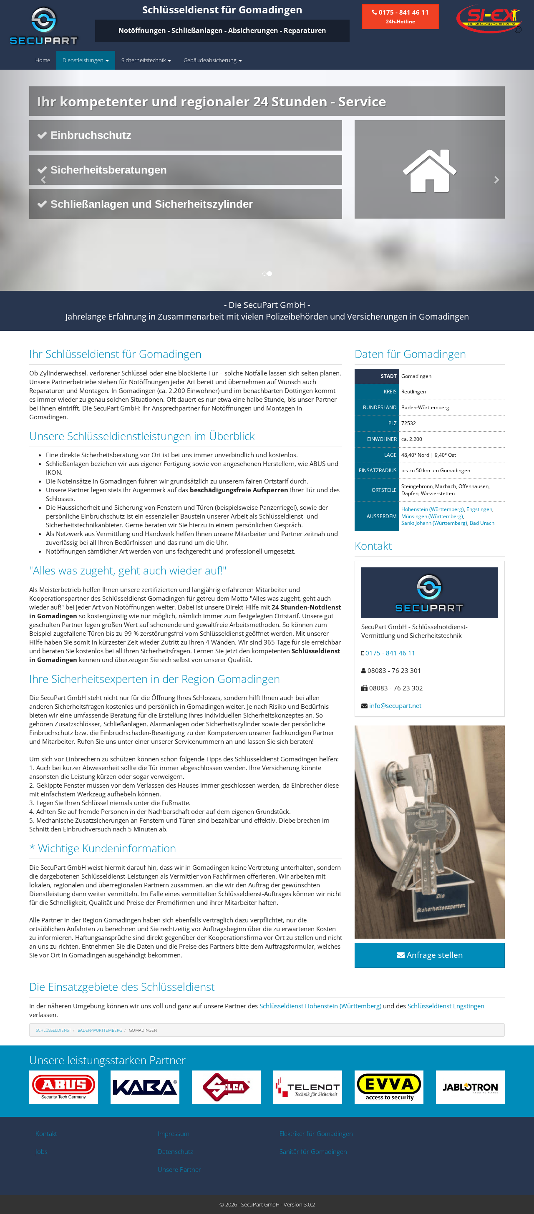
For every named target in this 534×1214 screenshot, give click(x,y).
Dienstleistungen (84, 60)
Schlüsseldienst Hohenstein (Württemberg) (320, 1006)
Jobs (41, 1151)
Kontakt (46, 1133)
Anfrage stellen (434, 955)
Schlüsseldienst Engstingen (446, 1006)
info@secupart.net (395, 705)
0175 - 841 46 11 (390, 653)
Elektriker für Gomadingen (316, 1133)
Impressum (173, 1133)
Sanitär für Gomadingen (313, 1151)
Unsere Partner (179, 1169)
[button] (40, 180)
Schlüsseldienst (53, 1030)
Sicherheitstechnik (144, 60)
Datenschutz (175, 1151)
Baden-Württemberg (100, 1030)
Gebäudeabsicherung (211, 60)
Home (42, 60)
